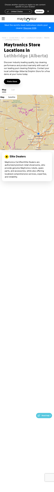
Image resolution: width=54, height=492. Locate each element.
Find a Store (12, 81)
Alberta (46, 38)
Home (4, 38)
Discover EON (29, 28)
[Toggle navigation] (3, 18)
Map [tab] (4, 89)
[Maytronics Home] (27, 18)
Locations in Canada (34, 38)
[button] (18, 11)
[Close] (52, 26)
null (22, 38)
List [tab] (13, 89)
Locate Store (13, 38)
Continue (39, 11)
